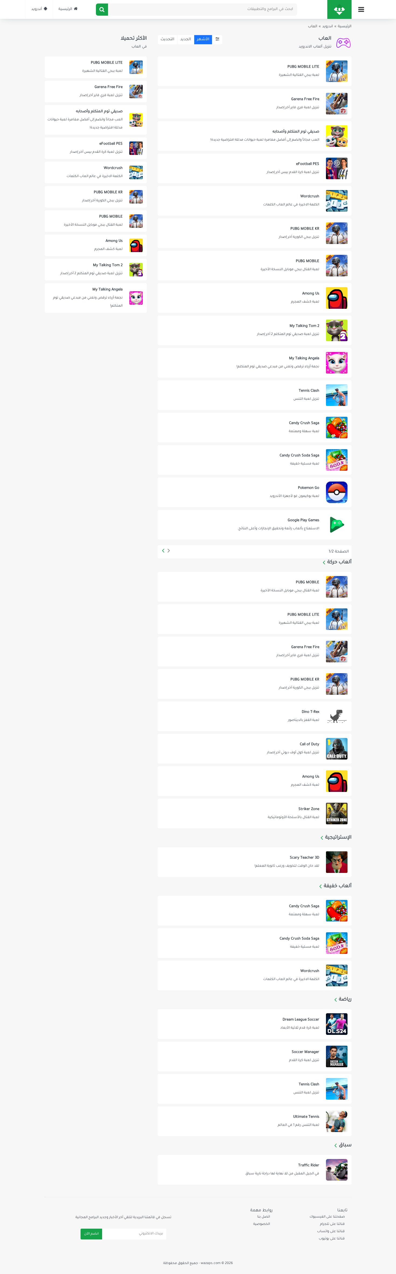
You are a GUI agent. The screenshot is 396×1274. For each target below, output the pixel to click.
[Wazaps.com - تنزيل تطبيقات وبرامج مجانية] (339, 9)
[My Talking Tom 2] (254, 330)
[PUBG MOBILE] (254, 265)
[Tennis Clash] (254, 395)
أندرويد (36, 9)
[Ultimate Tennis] (254, 1121)
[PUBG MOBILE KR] (254, 233)
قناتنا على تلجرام (332, 1224)
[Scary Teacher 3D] (254, 862)
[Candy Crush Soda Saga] (254, 460)
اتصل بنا (263, 1217)
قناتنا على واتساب (331, 1232)
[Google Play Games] (254, 525)
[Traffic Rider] (254, 1170)
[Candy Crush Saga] (254, 427)
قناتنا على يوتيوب (332, 1239)
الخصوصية (261, 1224)
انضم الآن (91, 1234)
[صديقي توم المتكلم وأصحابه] (254, 136)
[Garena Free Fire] (254, 103)
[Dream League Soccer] (254, 1024)
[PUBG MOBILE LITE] (254, 71)
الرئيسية (65, 9)
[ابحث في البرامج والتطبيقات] (102, 10)
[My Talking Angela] (254, 363)
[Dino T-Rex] (254, 716)
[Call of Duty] (254, 749)
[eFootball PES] (254, 168)
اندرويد (327, 27)
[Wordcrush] (254, 201)
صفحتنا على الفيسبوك (327, 1217)
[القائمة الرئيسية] (361, 9)
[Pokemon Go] (254, 492)
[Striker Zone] (254, 813)
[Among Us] (254, 298)
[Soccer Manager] (254, 1056)
